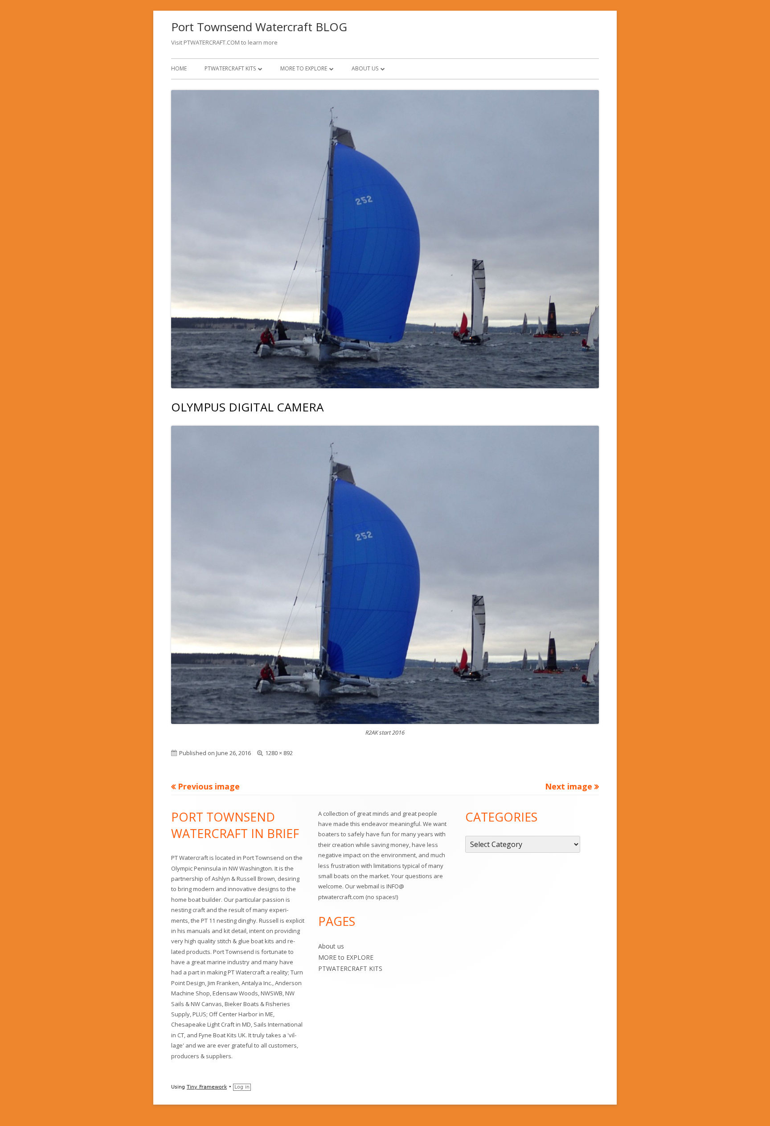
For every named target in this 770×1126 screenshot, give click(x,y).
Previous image (209, 786)
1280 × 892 (279, 753)
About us (365, 68)
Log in (242, 1087)
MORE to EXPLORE (303, 68)
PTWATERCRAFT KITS (230, 68)
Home (179, 68)
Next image (568, 786)
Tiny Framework (207, 1087)
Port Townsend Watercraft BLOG (259, 27)
